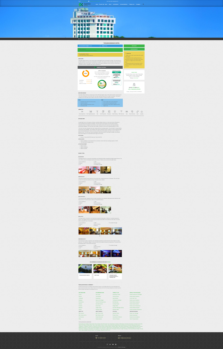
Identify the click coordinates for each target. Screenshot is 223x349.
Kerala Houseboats (133, 315)
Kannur (80, 309)
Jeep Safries (121, 326)
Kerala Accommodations (135, 317)
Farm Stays (98, 294)
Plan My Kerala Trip (105, 323)
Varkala (80, 303)
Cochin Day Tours (133, 298)
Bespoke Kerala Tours (105, 330)
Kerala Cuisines (99, 318)
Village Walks (115, 305)
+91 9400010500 (134, 89)
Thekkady (81, 298)
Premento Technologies (121, 347)
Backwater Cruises (128, 326)
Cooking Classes (116, 303)
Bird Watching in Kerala (137, 326)
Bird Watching (115, 302)
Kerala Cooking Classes (106, 326)
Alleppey (80, 300)
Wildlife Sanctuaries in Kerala (84, 327)
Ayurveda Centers (99, 303)
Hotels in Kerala (85, 38)
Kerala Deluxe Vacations (135, 302)
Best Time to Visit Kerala (95, 325)
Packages (138, 4)
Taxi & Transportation (134, 318)
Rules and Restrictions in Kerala (124, 325)
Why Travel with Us (82, 315)
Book (106, 4)
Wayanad (80, 307)
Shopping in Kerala (116, 328)
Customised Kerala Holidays (134, 328)
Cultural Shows (116, 296)
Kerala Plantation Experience (136, 309)
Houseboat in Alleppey (83, 328)
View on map (134, 45)
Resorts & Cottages (100, 300)
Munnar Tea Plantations (121, 327)
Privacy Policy (115, 315)
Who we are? (81, 313)
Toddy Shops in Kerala (123, 323)
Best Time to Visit (99, 313)
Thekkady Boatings (131, 327)
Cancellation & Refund (117, 317)
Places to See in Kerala (106, 325)
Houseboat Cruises (116, 294)
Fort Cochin (137, 327)
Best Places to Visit (99, 315)
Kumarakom (81, 302)
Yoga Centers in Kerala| (111, 327)
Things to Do (131, 4)
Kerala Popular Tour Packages (94, 330)
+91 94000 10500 (84, 1)
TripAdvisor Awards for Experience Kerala (92, 326)
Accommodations (123, 4)
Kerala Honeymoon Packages (136, 294)
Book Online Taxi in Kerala (95, 323)
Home (97, 4)
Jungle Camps (98, 307)
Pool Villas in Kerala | (85, 325)
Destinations (115, 4)
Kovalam (80, 305)
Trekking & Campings (117, 300)
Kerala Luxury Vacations (134, 300)
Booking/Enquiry (134, 49)
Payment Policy (116, 313)
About (110, 4)
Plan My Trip (101, 4)
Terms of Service (116, 318)
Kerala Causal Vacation (134, 303)
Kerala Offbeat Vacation (134, 307)
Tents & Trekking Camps (101, 302)
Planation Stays (99, 309)
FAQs (80, 318)
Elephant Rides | (115, 326)
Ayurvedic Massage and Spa (118, 307)
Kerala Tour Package (134, 313)
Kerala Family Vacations (134, 296)
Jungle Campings (124, 328)
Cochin (80, 294)
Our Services (81, 317)
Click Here (136, 78)
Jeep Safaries (115, 298)
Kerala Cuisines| (114, 325)
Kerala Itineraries (99, 317)
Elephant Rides (116, 309)
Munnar (80, 296)
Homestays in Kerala (133, 323)
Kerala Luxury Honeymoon (135, 305)
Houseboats (98, 298)
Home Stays (98, 305)
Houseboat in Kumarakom (94, 328)
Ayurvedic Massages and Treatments (98, 327)
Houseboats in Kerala (114, 323)
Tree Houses (98, 296)
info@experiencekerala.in (95, 1)
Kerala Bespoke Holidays (84, 323)
